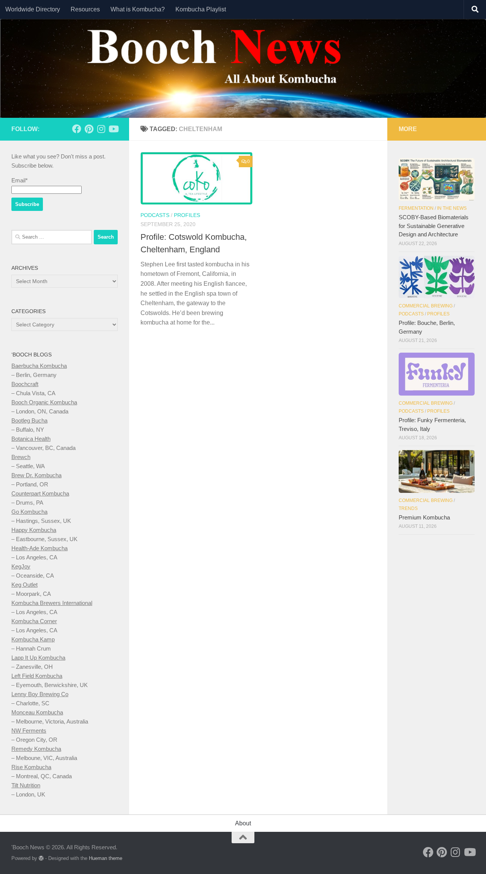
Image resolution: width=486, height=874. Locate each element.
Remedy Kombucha (36, 749)
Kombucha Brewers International (51, 603)
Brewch (20, 457)
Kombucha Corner (34, 621)
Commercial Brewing (426, 306)
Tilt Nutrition (25, 785)
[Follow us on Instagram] (101, 128)
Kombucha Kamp (33, 639)
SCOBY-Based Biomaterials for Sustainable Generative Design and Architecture (434, 226)
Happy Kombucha (33, 530)
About (243, 823)
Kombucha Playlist (200, 9)
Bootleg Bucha (29, 420)
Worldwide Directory (32, 9)
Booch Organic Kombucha (44, 402)
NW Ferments (28, 730)
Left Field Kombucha (36, 676)
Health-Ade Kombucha (39, 548)
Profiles (187, 215)
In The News (452, 208)
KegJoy (20, 566)
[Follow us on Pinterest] (88, 128)
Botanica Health (30, 438)
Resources (85, 9)
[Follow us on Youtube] (113, 128)
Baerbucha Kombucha (39, 366)
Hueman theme (105, 858)
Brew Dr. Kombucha (36, 475)
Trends (408, 508)
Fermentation (416, 208)
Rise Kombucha (31, 767)
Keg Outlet (24, 584)
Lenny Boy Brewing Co (39, 694)
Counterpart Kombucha (40, 493)
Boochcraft (24, 384)
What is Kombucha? (137, 9)
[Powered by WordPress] (41, 858)
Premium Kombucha (424, 517)
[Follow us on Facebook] (76, 128)
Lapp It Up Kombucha (38, 657)
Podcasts (154, 215)
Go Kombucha (29, 511)
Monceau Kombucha (37, 712)
